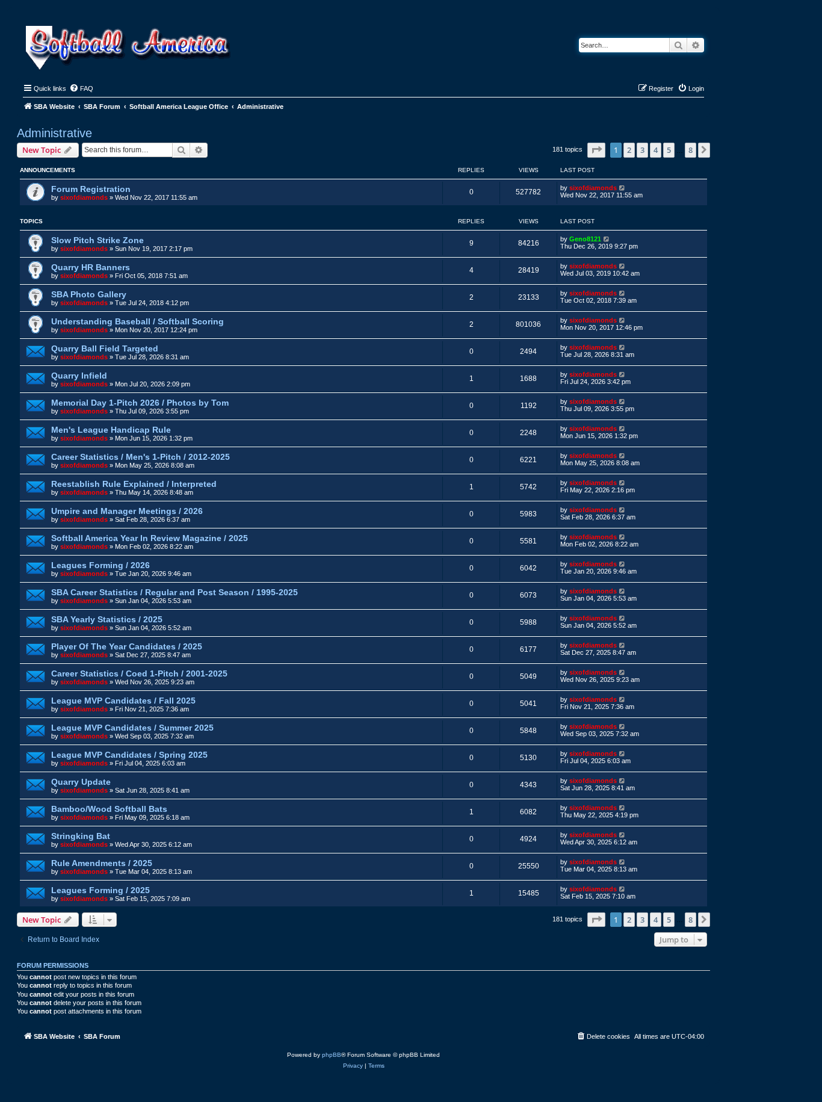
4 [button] (656, 149)
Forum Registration (91, 189)
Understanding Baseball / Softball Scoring (137, 321)
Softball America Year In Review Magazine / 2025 (149, 538)
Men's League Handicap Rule (111, 430)
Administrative (54, 133)
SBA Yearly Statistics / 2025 (106, 619)
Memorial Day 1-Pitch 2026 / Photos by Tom (140, 402)
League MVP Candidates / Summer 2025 (132, 727)
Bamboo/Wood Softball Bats (109, 809)
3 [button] (642, 149)
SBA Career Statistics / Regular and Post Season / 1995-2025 (174, 592)
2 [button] (629, 149)
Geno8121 (585, 239)
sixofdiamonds (84, 197)
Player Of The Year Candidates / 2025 (126, 646)
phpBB (331, 1054)
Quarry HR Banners (90, 267)
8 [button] (690, 149)
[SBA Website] (129, 46)
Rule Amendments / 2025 (101, 863)
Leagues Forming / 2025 (100, 890)
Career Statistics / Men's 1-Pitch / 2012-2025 (140, 457)
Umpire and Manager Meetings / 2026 (127, 511)
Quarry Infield (79, 375)
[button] (596, 150)
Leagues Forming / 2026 (100, 565)
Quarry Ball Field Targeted (104, 348)
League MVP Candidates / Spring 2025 (129, 755)
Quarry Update (81, 782)
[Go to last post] (622, 187)
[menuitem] (81, 88)
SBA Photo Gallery (88, 294)
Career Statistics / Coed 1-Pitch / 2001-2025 (139, 673)
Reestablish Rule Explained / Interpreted (134, 484)
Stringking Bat (80, 836)
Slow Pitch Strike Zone (97, 240)
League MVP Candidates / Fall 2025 (123, 700)
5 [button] (669, 149)
